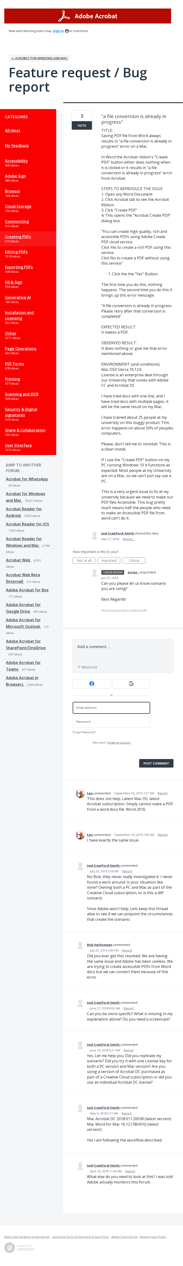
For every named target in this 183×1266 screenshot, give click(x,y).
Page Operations (20, 348)
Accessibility (16, 160)
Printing (12, 379)
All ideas (12, 130)
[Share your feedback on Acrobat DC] (87, 16)
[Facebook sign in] (92, 684)
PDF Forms (14, 363)
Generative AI (18, 297)
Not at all (86, 561)
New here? (111, 743)
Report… (129, 539)
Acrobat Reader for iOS (27, 524)
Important (110, 561)
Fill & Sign (13, 282)
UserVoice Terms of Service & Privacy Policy (80, 1236)
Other (10, 333)
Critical (137, 561)
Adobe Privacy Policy (153, 1236)
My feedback (17, 145)
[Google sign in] (131, 684)
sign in (58, 31)
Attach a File (89, 666)
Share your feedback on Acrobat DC (27, 1236)
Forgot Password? (84, 732)
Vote (82, 125)
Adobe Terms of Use (124, 1236)
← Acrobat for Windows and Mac (39, 58)
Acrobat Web (18, 560)
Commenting (17, 221)
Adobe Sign (15, 176)
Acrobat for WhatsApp (27, 479)
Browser (12, 191)
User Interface (18, 445)
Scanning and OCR (21, 394)
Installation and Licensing (19, 315)
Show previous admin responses (123, 610)
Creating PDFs (18, 236)
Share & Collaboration (25, 430)
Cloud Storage (18, 206)
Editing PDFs (16, 251)
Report (163, 793)
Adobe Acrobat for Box (27, 590)
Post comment (156, 763)
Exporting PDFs (19, 267)
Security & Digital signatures (21, 412)
